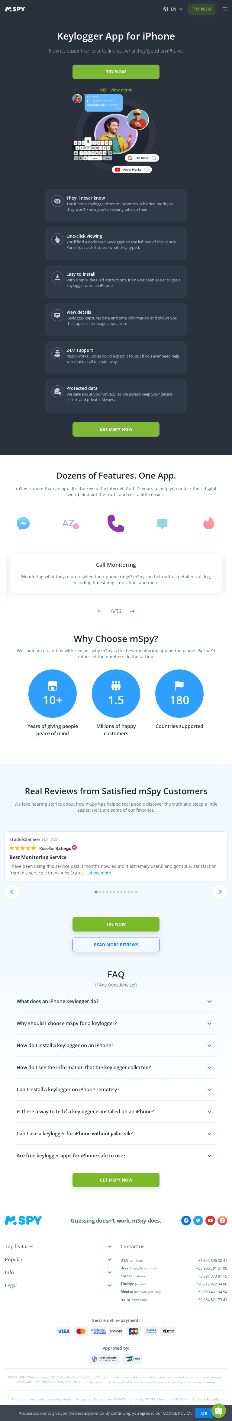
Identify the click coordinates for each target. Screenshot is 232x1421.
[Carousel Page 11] (132, 892)
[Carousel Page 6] (114, 892)
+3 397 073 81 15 (212, 1276)
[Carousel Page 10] (129, 892)
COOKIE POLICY (177, 1413)
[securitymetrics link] (104, 1359)
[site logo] (15, 9)
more (211, 1382)
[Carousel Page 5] (111, 892)
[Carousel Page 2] (100, 892)
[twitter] (198, 1220)
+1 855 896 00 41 (212, 1260)
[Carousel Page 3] (103, 892)
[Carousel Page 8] (122, 892)
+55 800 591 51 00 (211, 1268)
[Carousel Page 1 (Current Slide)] (96, 891)
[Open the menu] (225, 9)
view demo (121, 90)
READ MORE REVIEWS (116, 945)
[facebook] (186, 1220)
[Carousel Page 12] (136, 892)
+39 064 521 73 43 (211, 1299)
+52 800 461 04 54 (211, 1291)
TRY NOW (202, 9)
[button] (218, 1410)
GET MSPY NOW (116, 429)
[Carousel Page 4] (107, 892)
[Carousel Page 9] (125, 892)
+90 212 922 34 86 (211, 1284)
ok (204, 1413)
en (173, 9)
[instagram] (222, 1220)
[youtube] (210, 1220)
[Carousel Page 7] (118, 892)
